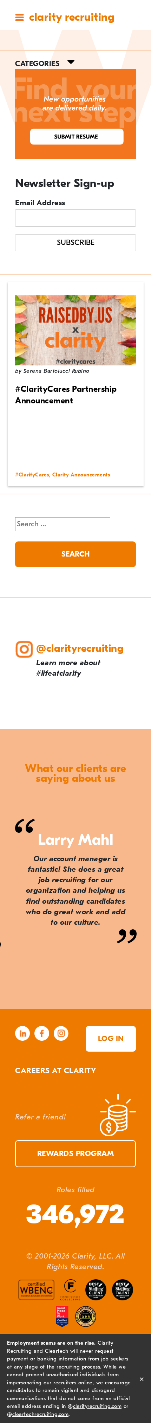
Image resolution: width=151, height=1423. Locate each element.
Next (136, 996)
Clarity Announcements (81, 475)
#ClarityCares (32, 475)
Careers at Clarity (55, 1070)
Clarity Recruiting (71, 17)
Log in (111, 1038)
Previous (15, 996)
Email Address (40, 203)
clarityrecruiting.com (97, 1406)
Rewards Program (75, 1153)
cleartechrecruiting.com (40, 1414)
